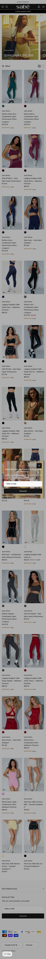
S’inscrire (23, 491)
